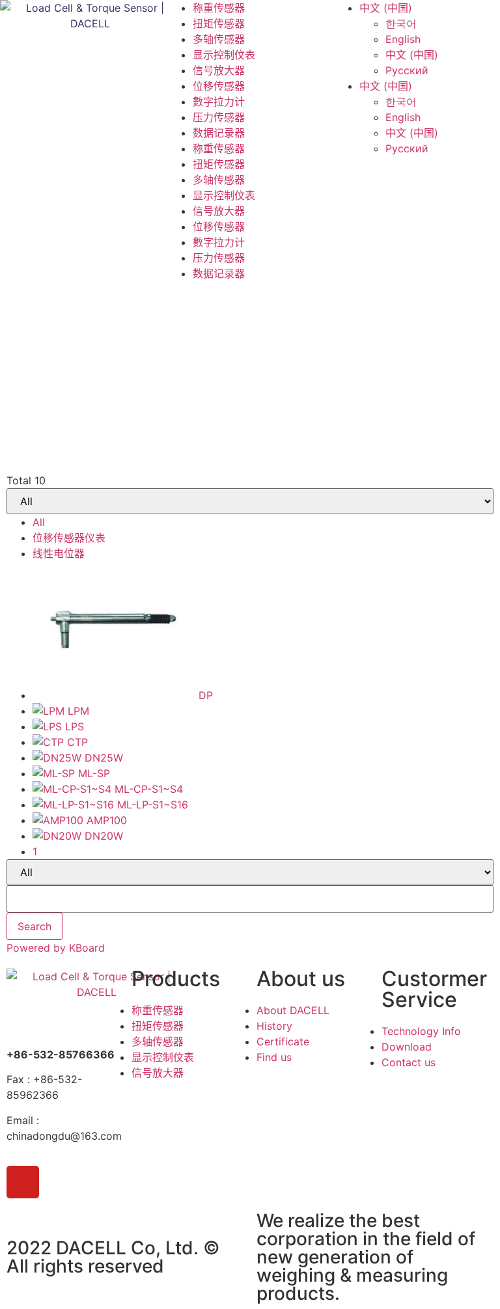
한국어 (401, 23)
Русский (406, 70)
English (403, 39)
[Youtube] (23, 1182)
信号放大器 (219, 70)
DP (206, 695)
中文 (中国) (385, 7)
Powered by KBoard (56, 947)
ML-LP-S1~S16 (152, 804)
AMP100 (107, 820)
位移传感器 (219, 85)
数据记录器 (219, 132)
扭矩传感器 (219, 23)
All (39, 522)
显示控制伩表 (224, 54)
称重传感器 (219, 7)
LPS (74, 726)
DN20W (104, 835)
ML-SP (94, 773)
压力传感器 (219, 117)
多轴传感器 (219, 39)
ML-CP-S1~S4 (149, 788)
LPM (78, 710)
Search (34, 926)
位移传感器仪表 (69, 537)
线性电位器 (59, 553)
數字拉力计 (219, 101)
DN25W (104, 757)
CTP (77, 742)
